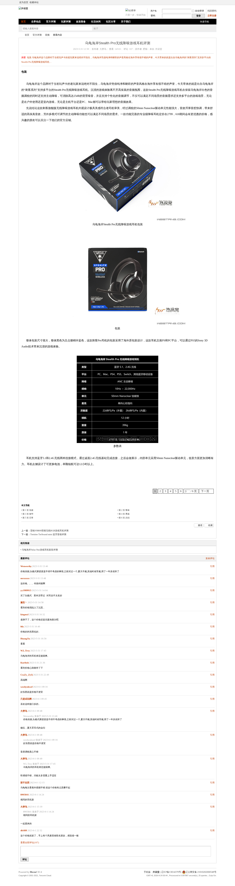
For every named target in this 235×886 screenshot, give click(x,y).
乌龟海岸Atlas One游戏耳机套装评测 (40, 549)
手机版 (147, 872)
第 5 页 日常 (28, 518)
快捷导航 (204, 21)
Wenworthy (26, 566)
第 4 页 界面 (124, 514)
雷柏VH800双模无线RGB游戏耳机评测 (49, 530)
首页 (23, 21)
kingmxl (24, 614)
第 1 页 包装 (28, 510)
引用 (212, 566)
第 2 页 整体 (124, 510)
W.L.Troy (25, 650)
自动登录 (199, 10)
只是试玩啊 (26, 699)
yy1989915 (25, 590)
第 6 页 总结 (124, 518)
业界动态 (36, 21)
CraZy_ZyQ (26, 674)
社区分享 (111, 21)
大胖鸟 (103, 49)
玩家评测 (66, 21)
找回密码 (211, 10)
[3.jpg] (117, 399)
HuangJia (25, 638)
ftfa (22, 626)
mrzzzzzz (25, 578)
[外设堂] (23, 8)
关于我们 (126, 21)
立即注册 (211, 15)
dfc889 (23, 830)
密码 (153, 15)
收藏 (210, 525)
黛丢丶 (23, 602)
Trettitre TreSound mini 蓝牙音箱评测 (48, 534)
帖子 (96, 28)
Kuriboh (24, 662)
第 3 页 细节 (28, 514)
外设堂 (20, 34)
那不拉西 (24, 782)
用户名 (154, 11)
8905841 (24, 794)
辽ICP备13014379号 (171, 872)
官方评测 (51, 21)
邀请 (200, 525)
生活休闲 (96, 21)
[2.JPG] (117, 279)
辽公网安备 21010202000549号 (201, 872)
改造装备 (81, 21)
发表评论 (210, 558)
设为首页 (23, 2)
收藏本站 (34, 2)
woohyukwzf (26, 687)
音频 (47, 35)
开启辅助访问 (215, 2)
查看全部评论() (29, 842)
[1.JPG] (117, 175)
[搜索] (106, 28)
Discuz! (33, 872)
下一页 (205, 491)
